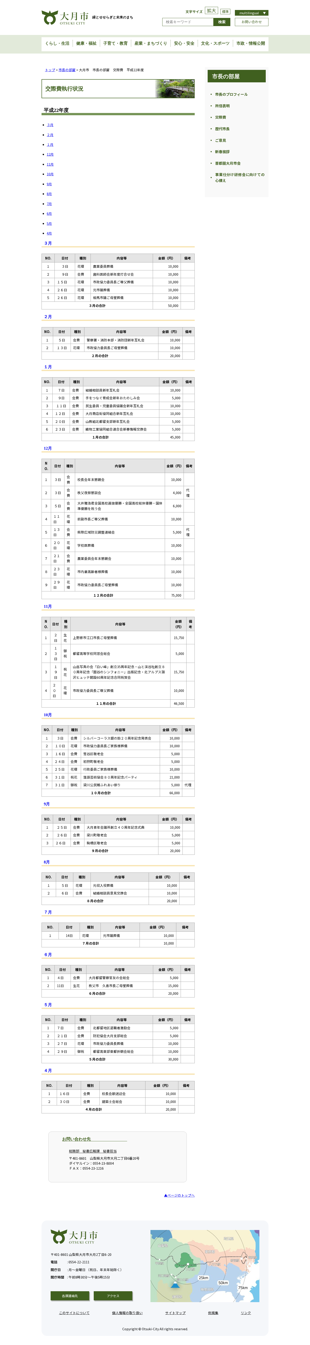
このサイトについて (74, 1312)
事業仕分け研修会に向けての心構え (240, 177)
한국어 (252, 34)
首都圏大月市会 (228, 163)
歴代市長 (222, 128)
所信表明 (222, 105)
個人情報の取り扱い (127, 1312)
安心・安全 (184, 43)
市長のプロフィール (231, 94)
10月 (50, 173)
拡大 (211, 10)
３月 (50, 124)
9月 (49, 183)
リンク (246, 1312)
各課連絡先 (70, 1296)
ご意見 (220, 140)
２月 (50, 134)
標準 (225, 11)
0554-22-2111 (70, 1261)
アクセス (113, 1296)
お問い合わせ (251, 21)
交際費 (220, 117)
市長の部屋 (67, 69)
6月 (49, 213)
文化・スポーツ (215, 43)
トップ (50, 69)
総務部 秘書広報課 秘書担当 (93, 1151)
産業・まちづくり (151, 43)
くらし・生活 (57, 43)
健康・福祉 (86, 43)
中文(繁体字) (251, 29)
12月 (50, 154)
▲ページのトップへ (179, 1195)
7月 (49, 203)
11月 (50, 164)
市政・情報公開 (250, 43)
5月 (49, 223)
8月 (49, 193)
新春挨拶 (222, 151)
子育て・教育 (115, 43)
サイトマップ (175, 1312)
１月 (50, 144)
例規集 (213, 1312)
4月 (49, 233)
